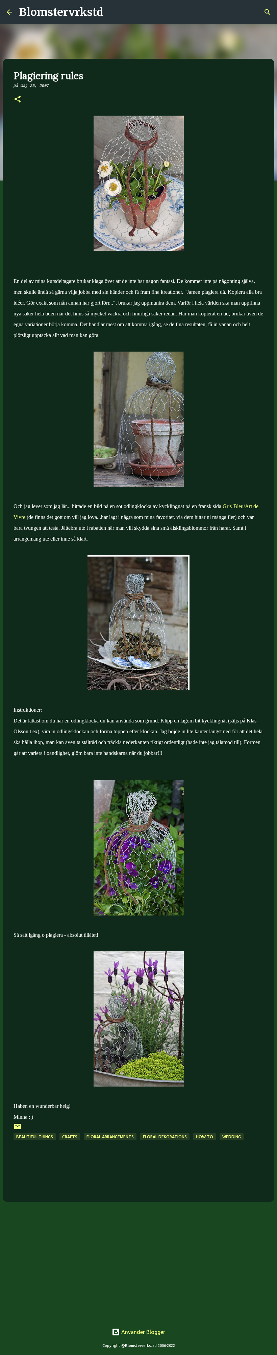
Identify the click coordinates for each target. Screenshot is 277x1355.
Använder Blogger (142, 1332)
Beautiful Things (34, 1137)
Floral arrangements (110, 1137)
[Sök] (113, 12)
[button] (18, 100)
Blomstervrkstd (61, 12)
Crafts (69, 1137)
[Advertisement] (138, 1259)
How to (204, 1137)
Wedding (231, 1137)
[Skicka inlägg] (18, 1129)
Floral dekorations (165, 1137)
